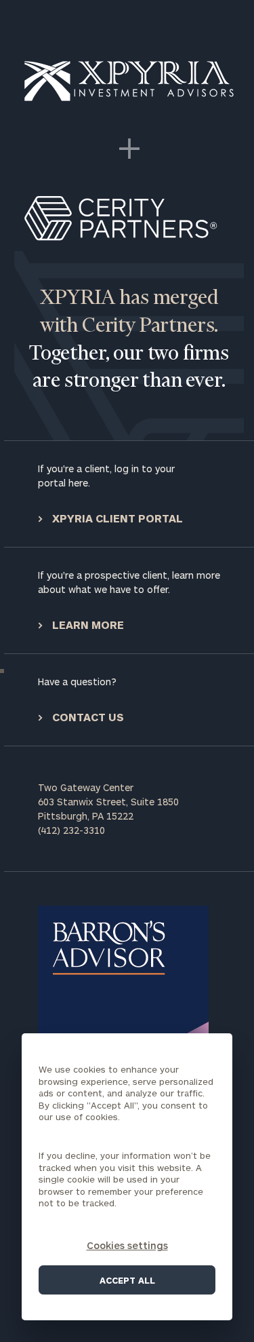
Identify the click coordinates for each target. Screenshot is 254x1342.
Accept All (127, 1280)
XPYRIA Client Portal (116, 518)
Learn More (86, 624)
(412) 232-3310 (71, 830)
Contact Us (86, 716)
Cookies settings (127, 1245)
